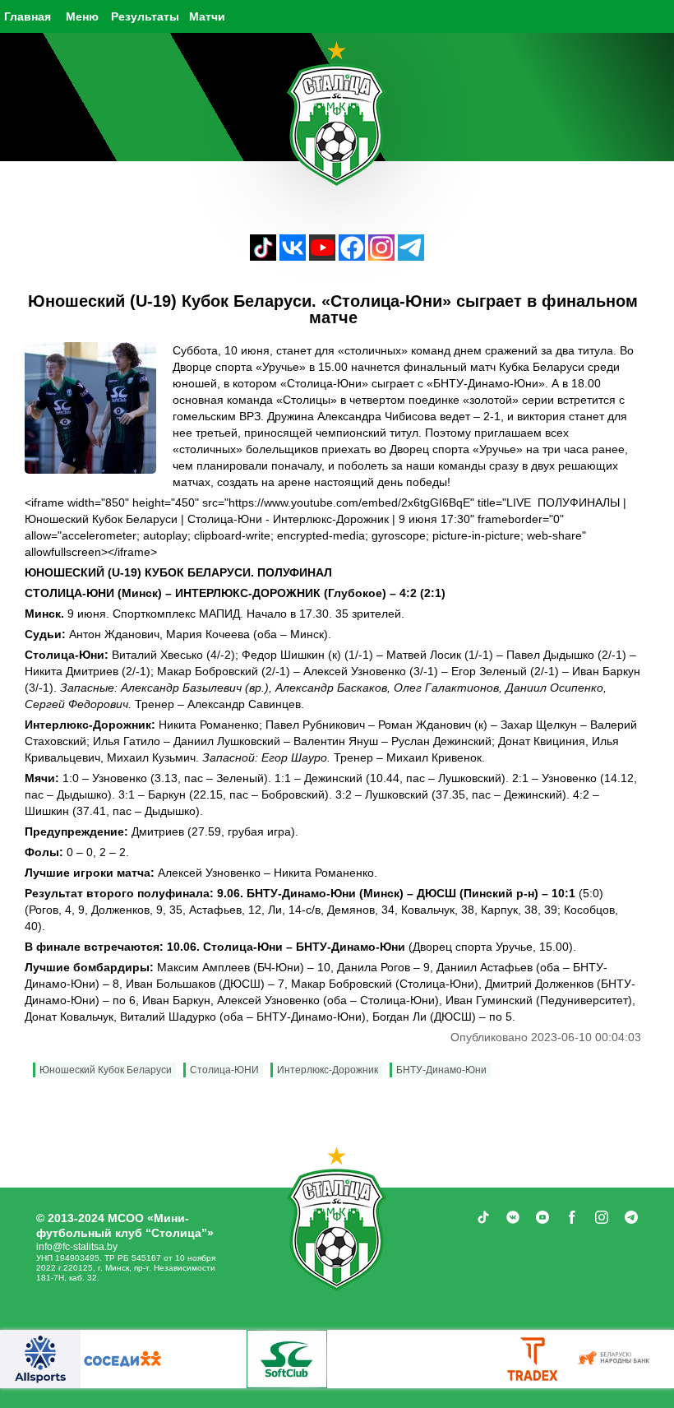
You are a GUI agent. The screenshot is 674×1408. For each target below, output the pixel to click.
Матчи (207, 16)
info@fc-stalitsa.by (77, 1247)
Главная (27, 16)
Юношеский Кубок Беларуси (105, 1070)
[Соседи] (122, 1359)
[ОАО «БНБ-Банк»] (615, 1359)
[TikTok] (263, 256)
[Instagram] (381, 256)
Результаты (145, 16)
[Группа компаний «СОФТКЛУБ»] (287, 1359)
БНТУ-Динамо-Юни (441, 1070)
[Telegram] (411, 256)
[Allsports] (40, 1359)
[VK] (292, 256)
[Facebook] (352, 256)
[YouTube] (322, 256)
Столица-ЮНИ (224, 1070)
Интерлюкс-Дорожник (327, 1070)
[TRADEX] (533, 1359)
